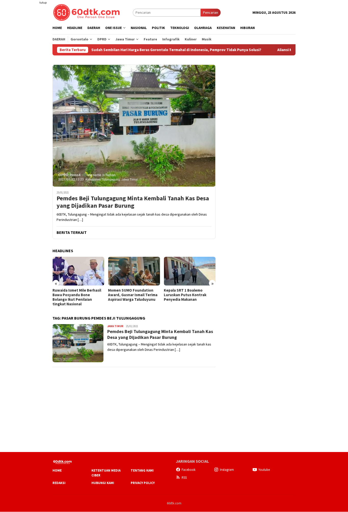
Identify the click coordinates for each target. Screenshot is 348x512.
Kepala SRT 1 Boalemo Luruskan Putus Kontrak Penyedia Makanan (185, 295)
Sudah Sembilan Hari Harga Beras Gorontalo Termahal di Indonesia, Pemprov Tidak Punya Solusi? (159, 50)
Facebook (188, 470)
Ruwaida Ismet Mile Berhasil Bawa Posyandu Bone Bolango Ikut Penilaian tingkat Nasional (76, 297)
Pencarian (210, 12)
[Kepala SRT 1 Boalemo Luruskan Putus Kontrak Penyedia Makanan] (190, 271)
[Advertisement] (32, 92)
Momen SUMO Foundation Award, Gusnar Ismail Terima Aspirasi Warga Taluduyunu (132, 295)
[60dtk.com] (86, 12)
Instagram (227, 470)
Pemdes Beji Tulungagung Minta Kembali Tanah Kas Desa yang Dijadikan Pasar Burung (133, 202)
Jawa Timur (115, 326)
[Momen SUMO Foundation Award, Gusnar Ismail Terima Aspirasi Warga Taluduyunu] (134, 271)
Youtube (264, 470)
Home (57, 470)
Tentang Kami (142, 470)
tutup (43, 2)
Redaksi (58, 483)
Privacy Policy (143, 483)
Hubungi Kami (102, 483)
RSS (184, 477)
